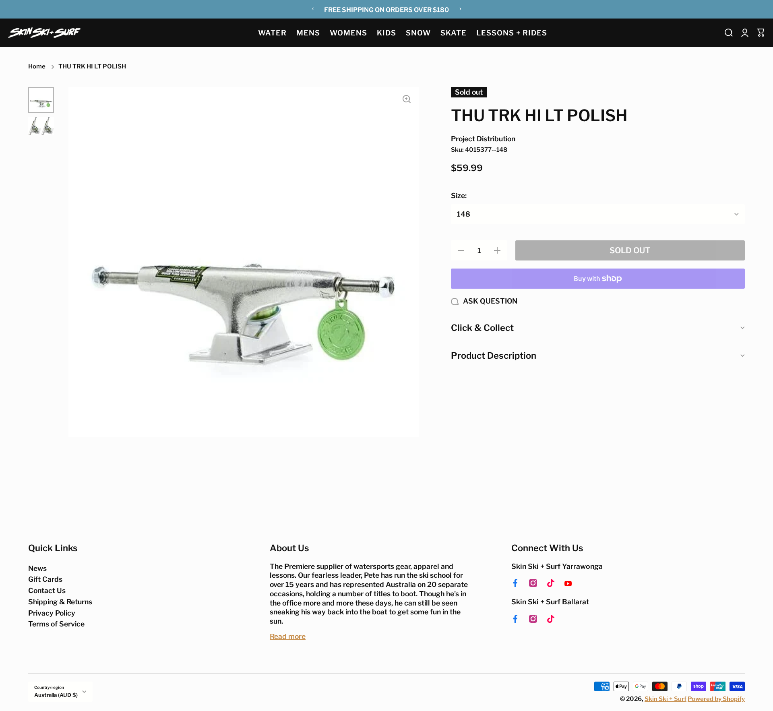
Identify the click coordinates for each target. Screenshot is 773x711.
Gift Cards (45, 579)
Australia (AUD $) (56, 695)
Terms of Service (56, 624)
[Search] (729, 33)
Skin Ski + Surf (665, 699)
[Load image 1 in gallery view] (41, 100)
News (37, 568)
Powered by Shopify (716, 699)
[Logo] (44, 32)
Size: (459, 195)
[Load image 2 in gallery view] (41, 126)
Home (36, 66)
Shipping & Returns (60, 601)
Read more (288, 636)
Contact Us (47, 590)
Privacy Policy (51, 613)
